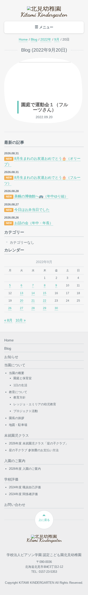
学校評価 (11, 479)
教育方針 (19, 397)
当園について (14, 365)
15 (44, 293)
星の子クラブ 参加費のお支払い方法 (34, 450)
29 (44, 308)
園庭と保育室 (22, 378)
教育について (18, 392)
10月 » (20, 320)
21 (33, 300)
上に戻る (44, 520)
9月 (56, 39)
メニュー (45, 27)
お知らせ (11, 357)
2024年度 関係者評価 (23, 494)
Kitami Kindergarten (44, 14)
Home (23, 39)
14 (33, 293)
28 (33, 308)
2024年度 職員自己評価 (25, 487)
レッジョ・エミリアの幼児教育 (34, 404)
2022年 (45, 39)
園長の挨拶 (16, 418)
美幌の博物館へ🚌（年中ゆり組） (41, 196)
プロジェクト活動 (25, 411)
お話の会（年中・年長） (33, 223)
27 (21, 308)
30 (56, 308)
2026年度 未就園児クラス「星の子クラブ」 (38, 443)
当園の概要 (16, 373)
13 (21, 293)
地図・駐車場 (18, 425)
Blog (34, 39)
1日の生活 (20, 385)
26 (9, 308)
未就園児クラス (16, 435)
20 (21, 300)
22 (44, 300)
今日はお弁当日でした (32, 210)
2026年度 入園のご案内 (25, 468)
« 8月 (8, 320)
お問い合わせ (14, 505)
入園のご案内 (14, 461)
